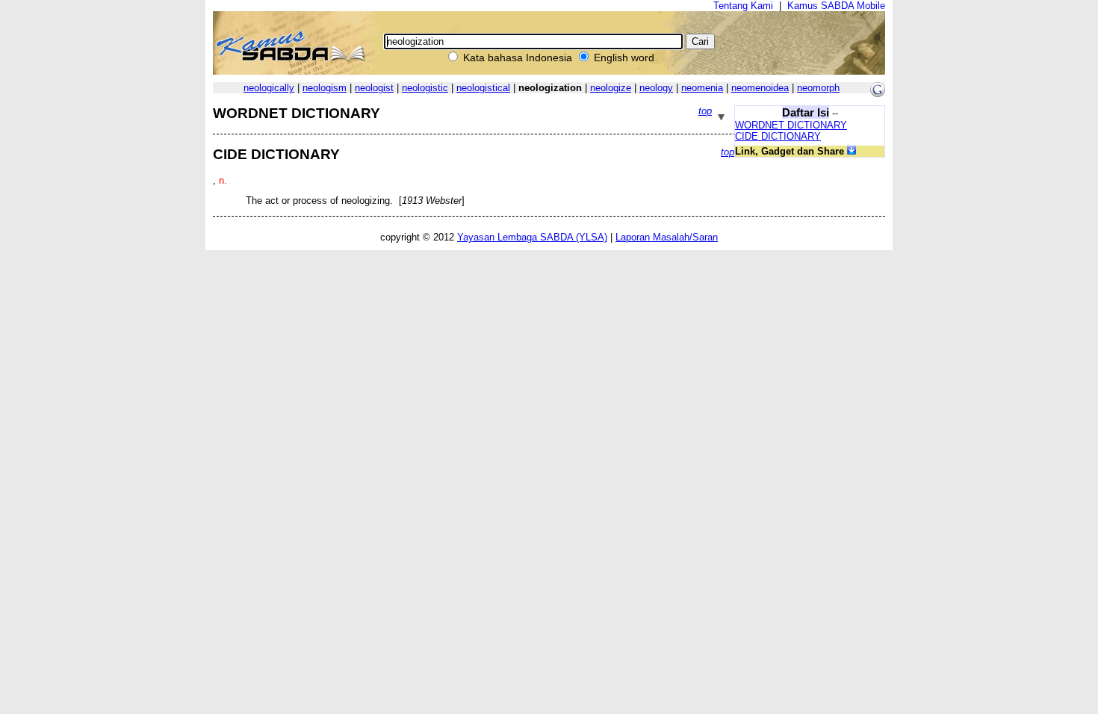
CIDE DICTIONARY (778, 136)
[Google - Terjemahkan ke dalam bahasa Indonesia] (877, 93)
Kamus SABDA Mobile (836, 5)
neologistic (425, 87)
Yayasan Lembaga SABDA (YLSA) (532, 237)
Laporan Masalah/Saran (666, 237)
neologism (325, 87)
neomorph (818, 87)
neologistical (483, 87)
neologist (374, 87)
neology (656, 87)
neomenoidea (760, 87)
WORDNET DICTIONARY (791, 125)
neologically (269, 87)
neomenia (702, 87)
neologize (610, 87)
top (705, 111)
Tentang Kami (743, 5)
